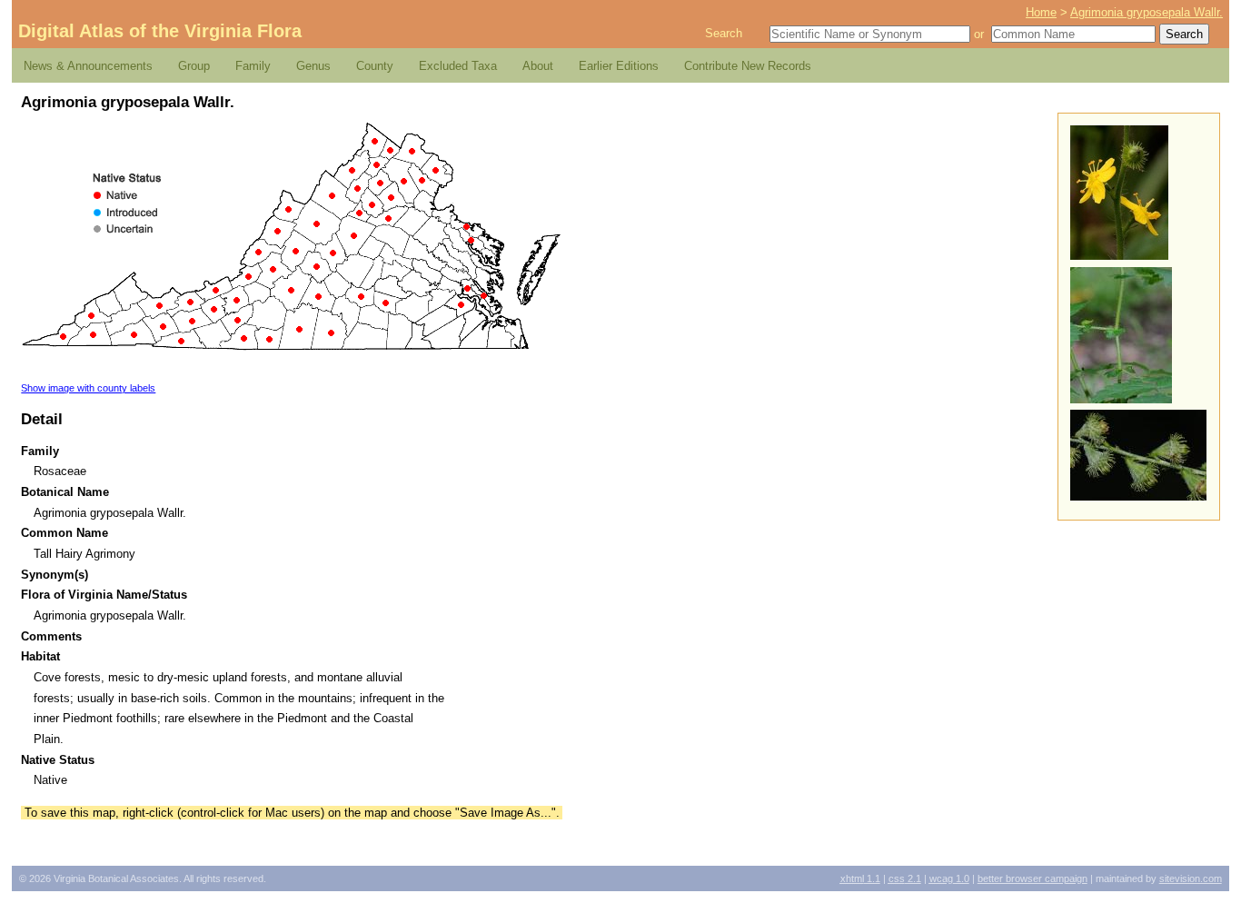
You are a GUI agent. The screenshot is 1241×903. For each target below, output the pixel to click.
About (537, 66)
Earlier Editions (619, 66)
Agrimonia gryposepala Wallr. (1146, 12)
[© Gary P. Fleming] (1121, 399)
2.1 (905, 878)
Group (194, 66)
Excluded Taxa (458, 66)
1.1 (860, 878)
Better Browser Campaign (1032, 878)
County (374, 66)
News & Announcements (88, 66)
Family (253, 66)
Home (1041, 12)
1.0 (949, 878)
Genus (313, 66)
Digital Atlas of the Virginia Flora (160, 31)
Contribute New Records (747, 66)
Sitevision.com (1190, 878)
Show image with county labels (88, 387)
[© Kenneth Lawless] (1119, 256)
